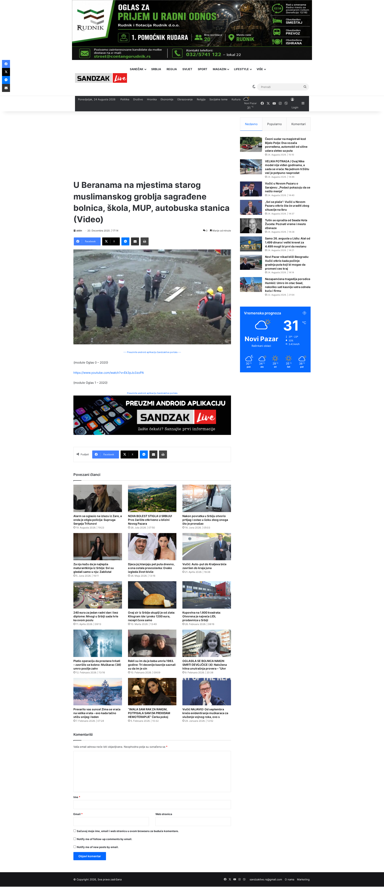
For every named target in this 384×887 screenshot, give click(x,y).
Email (78, 814)
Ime (76, 797)
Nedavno (251, 124)
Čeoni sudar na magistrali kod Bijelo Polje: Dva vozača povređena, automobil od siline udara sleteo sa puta (286, 144)
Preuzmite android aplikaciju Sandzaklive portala (152, 393)
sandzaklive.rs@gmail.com (266, 879)
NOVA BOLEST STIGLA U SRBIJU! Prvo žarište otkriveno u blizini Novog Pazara (150, 519)
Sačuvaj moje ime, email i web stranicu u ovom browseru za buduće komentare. (128, 831)
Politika (124, 99)
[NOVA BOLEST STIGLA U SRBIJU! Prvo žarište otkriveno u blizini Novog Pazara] (152, 498)
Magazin (219, 69)
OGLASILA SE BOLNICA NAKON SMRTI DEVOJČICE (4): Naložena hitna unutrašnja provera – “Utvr (204, 664)
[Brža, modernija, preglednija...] (152, 415)
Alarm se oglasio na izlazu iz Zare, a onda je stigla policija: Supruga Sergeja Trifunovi (97, 519)
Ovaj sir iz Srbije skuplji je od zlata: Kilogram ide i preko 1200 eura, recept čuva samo (151, 616)
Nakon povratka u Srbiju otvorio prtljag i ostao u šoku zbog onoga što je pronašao (205, 519)
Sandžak (136, 69)
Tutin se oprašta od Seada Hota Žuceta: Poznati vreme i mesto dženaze (286, 224)
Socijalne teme (218, 99)
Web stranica (163, 814)
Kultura (236, 99)
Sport (202, 69)
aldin (79, 230)
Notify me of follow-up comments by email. (104, 839)
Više (260, 69)
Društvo (138, 99)
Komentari (298, 124)
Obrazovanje (185, 99)
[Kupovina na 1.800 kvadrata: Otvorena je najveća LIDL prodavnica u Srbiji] (206, 595)
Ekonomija (167, 99)
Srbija (156, 69)
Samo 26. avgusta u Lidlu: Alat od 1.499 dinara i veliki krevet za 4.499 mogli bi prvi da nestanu (287, 242)
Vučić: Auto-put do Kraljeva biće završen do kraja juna (204, 566)
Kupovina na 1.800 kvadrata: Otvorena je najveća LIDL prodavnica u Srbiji (201, 616)
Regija (172, 69)
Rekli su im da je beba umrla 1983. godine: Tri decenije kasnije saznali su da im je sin (152, 664)
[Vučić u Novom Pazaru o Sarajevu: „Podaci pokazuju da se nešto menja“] (251, 188)
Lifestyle (241, 69)
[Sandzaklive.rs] (101, 78)
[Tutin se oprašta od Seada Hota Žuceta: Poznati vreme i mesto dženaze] (251, 225)
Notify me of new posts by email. (98, 847)
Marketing (303, 879)
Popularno (274, 124)
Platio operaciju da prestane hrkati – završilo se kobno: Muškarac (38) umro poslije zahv (97, 664)
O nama (289, 879)
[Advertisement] (152, 145)
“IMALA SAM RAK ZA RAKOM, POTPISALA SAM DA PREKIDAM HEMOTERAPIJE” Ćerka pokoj (149, 713)
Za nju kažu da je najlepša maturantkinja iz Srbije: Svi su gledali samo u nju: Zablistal (93, 567)
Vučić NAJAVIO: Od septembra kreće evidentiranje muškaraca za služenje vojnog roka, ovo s (205, 713)
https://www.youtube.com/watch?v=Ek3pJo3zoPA (108, 373)
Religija (201, 99)
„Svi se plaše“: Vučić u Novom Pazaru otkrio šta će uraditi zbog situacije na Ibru (287, 205)
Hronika (152, 99)
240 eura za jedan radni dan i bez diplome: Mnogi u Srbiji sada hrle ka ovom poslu (95, 616)
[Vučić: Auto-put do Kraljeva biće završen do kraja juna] (206, 546)
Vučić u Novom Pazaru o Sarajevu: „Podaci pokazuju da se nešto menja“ (287, 187)
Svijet (187, 69)
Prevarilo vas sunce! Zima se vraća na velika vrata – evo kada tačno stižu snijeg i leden (96, 713)
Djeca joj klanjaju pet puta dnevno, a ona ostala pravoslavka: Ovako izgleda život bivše (151, 567)
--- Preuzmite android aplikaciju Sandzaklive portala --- (152, 352)
